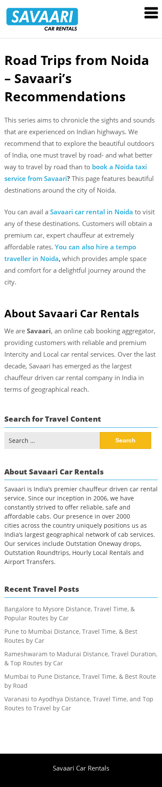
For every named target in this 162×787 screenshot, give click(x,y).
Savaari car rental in (82, 211)
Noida (123, 211)
